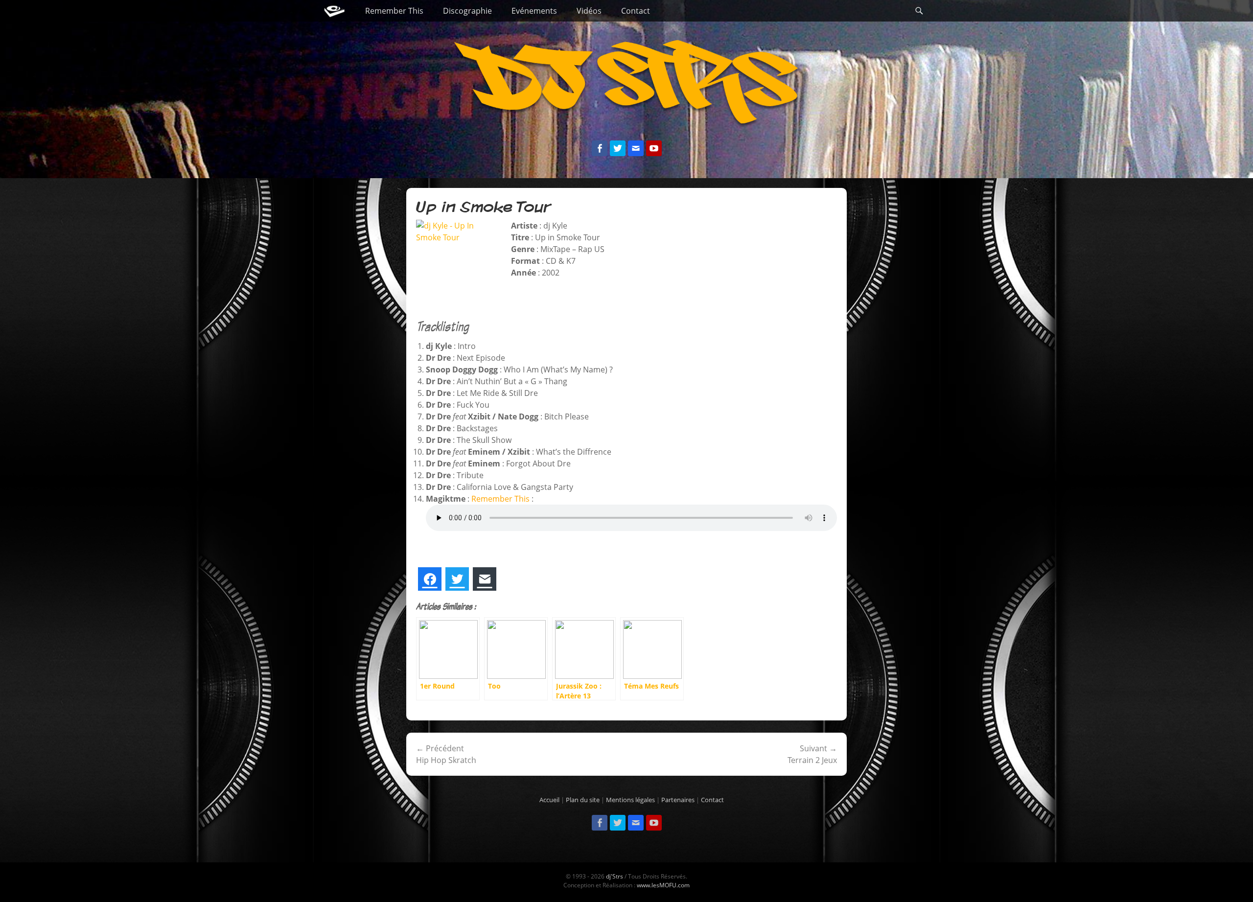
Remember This (394, 10)
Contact (635, 10)
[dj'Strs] (334, 11)
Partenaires (678, 799)
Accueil (549, 799)
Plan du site (583, 799)
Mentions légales (630, 799)
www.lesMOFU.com (663, 885)
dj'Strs (614, 876)
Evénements (534, 10)
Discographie (467, 10)
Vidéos (589, 10)
